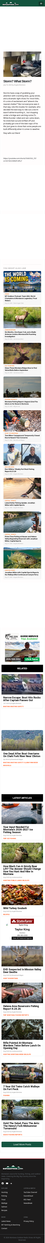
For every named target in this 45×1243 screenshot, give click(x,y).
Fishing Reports (15, 1134)
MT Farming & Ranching (10, 1225)
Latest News (6, 1221)
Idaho (5, 1134)
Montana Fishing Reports (18, 1015)
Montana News (17, 1054)
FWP (4, 838)
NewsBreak (28, 1203)
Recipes (6, 914)
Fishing (6, 1095)
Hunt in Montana (10, 978)
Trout (3, 1199)
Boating (6, 706)
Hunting (6, 880)
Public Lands (16, 880)
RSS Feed (27, 1199)
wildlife (25, 880)
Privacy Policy (29, 1221)
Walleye (4, 1203)
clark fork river (31, 762)
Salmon (4, 1207)
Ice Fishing (11, 838)
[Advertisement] (22, 30)
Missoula (7, 765)
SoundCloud (28, 1196)
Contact (4, 1228)
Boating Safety (17, 706)
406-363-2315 (22, 935)
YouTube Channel (30, 1192)
